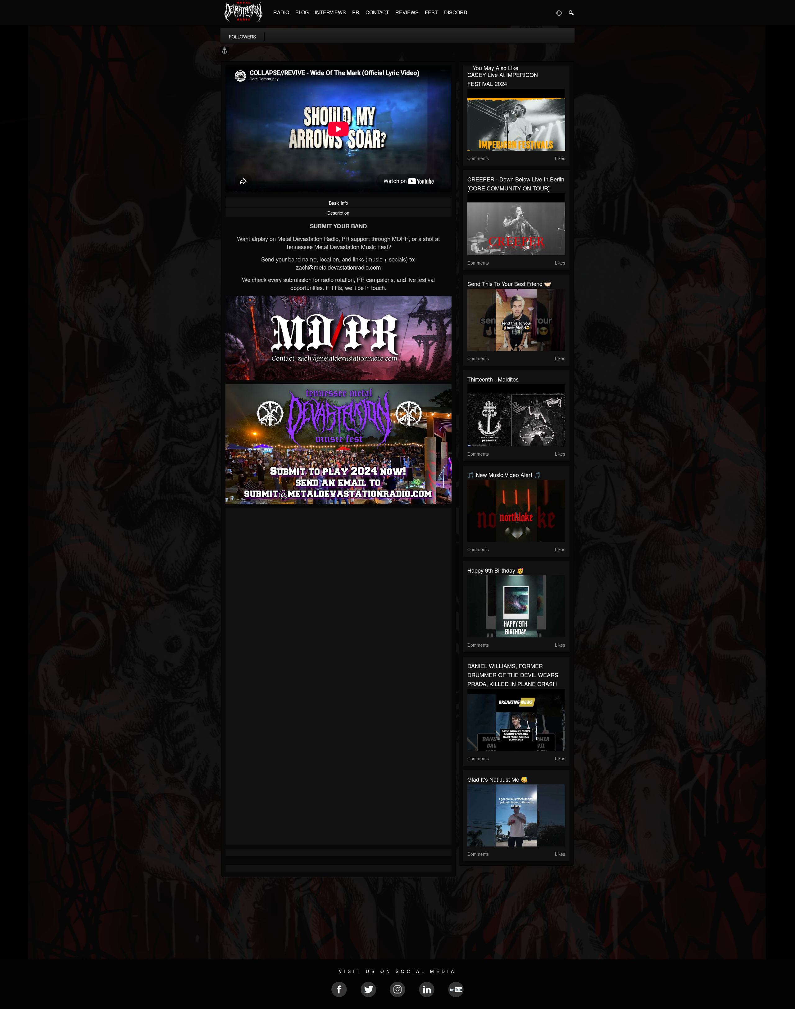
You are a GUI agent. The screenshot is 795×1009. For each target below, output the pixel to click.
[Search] (571, 12)
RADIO (281, 12)
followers (242, 36)
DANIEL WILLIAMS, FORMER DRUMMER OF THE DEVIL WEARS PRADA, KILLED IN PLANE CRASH (512, 675)
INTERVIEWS (330, 12)
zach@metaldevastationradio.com (338, 267)
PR (355, 12)
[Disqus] (338, 595)
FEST (431, 12)
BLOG (302, 12)
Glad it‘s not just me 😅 (497, 779)
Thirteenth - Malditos (493, 379)
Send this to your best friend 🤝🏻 (509, 283)
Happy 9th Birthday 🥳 (495, 570)
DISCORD (455, 12)
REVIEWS (407, 12)
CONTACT (377, 12)
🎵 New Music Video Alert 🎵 (504, 475)
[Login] (559, 12)
